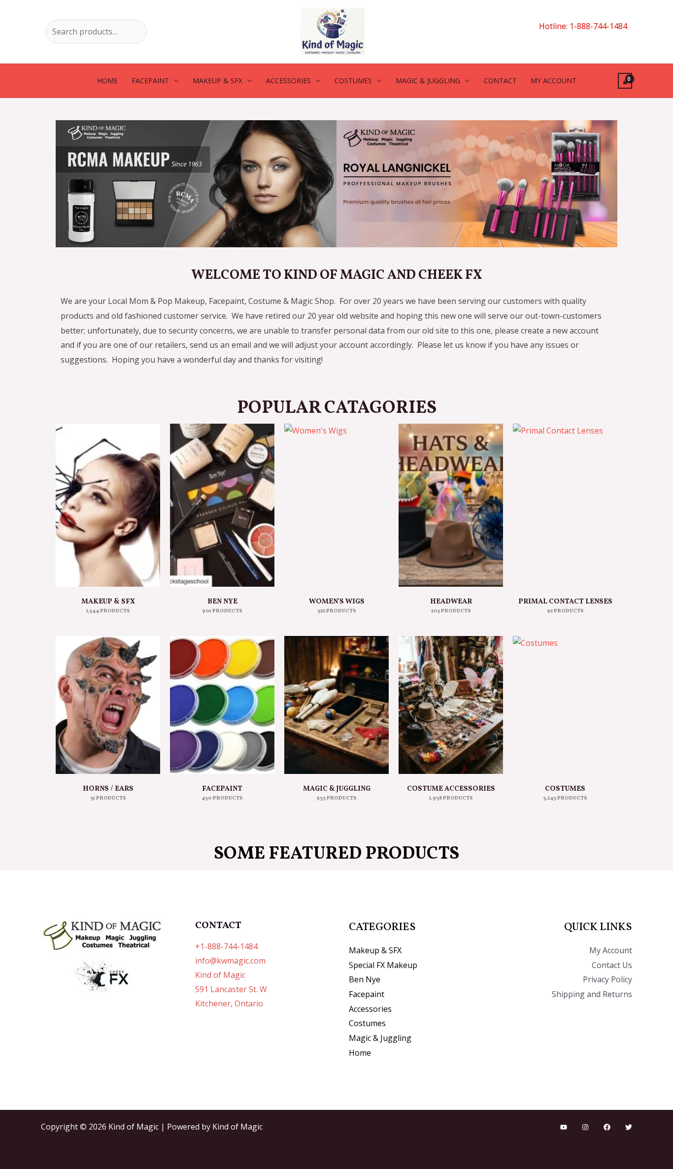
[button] (65, 184)
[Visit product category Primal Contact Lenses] (565, 505)
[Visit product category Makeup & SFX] (108, 505)
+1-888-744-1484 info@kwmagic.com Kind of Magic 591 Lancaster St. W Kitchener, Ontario (231, 974)
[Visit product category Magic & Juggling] (336, 705)
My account (553, 80)
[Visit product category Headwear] (451, 505)
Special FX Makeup (383, 965)
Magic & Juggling (428, 80)
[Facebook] (607, 1127)
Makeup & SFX (217, 80)
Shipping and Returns (592, 994)
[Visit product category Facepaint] (222, 705)
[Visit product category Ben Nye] (222, 505)
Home (107, 80)
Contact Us (612, 965)
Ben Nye (364, 979)
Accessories (288, 80)
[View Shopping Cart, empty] (625, 81)
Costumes (353, 80)
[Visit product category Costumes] (565, 705)
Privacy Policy (607, 979)
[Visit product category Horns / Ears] (108, 705)
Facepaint (150, 80)
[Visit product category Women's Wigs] (336, 505)
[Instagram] (585, 1127)
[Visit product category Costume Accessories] (451, 705)
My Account (610, 950)
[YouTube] (563, 1127)
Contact (500, 80)
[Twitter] (628, 1127)
